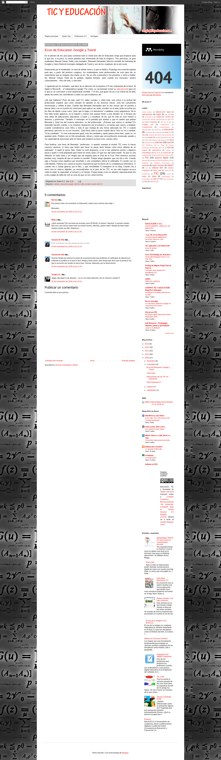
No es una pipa (151, 301)
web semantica (168, 179)
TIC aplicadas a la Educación (157, 246)
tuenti (94, 184)
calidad (158, 117)
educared (64, 184)
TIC (156, 173)
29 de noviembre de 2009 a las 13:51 (66, 212)
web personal (122, 89)
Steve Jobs (157, 170)
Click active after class (155, 427)
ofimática (154, 155)
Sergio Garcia (166, 492)
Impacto (163, 140)
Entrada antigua (128, 361)
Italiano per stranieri (153, 447)
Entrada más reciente (54, 361)
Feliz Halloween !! (154, 382)
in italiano (149, 455)
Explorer (151, 135)
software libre (157, 168)
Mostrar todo (170, 333)
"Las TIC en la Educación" (156, 235)
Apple (158, 114)
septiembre (152, 390)
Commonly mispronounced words (157, 440)
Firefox (159, 135)
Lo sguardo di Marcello (153, 449)
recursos (145, 165)
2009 (147, 358)
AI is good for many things (154, 429)
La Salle (161, 145)
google (70, 184)
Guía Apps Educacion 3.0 (162, 579)
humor (146, 140)
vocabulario (146, 179)
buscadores (149, 117)
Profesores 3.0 (80, 36)
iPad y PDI (150, 562)
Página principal (51, 36)
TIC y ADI (160, 677)
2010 (147, 354)
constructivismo (164, 127)
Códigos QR (147, 124)
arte (166, 114)
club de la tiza (166, 122)
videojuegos (166, 176)
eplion (147, 279)
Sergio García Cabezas (151, 92)
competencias (147, 127)
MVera (54, 220)
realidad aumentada (162, 163)
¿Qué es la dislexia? (152, 328)
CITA (172, 119)
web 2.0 (100, 184)
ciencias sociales (156, 119)
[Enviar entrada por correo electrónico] (79, 181)
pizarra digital (162, 157)
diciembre (151, 361)
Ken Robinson (147, 145)
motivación (167, 153)
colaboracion (164, 124)
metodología (146, 153)
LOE (162, 147)
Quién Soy (66, 36)
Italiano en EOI (151, 464)
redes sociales (85, 184)
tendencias (146, 174)
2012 (147, 347)
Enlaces (147, 719)
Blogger (125, 753)
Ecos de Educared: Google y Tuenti (70, 50)
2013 (147, 344)
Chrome (144, 119)
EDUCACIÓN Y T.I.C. (154, 224)
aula (172, 114)
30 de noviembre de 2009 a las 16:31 (66, 281)
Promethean (164, 160)
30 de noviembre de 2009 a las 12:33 (66, 266)
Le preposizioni (150, 458)
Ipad (169, 142)
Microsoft (157, 153)
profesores (154, 160)
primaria (144, 160)
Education (146, 95)
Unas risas (151, 373)
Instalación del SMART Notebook (164, 655)
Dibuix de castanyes (152, 281)
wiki (145, 181)
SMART (170, 165)
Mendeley (157, 95)
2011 (147, 351)
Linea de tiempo (151, 248)
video (154, 176)
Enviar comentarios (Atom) (67, 365)
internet (77, 184)
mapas (144, 150)
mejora (168, 150)
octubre (150, 387)
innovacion (148, 142)
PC (173, 155)
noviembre (151, 364)
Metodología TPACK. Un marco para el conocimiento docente (165, 541)
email (157, 132)
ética (144, 135)
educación (169, 129)
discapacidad (146, 129)
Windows (153, 181)
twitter (144, 176)
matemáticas (156, 150)
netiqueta (145, 155)
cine (166, 119)
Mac (169, 148)
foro (143, 137)
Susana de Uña (57, 240)
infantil (171, 140)
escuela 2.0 (166, 132)
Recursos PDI (151, 312)
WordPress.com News (154, 416)
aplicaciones (147, 114)
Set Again (94, 36)
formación (168, 135)
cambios (57, 184)
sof (147, 168)
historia (157, 137)
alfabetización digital (163, 112)
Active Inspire (147, 112)
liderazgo (155, 147)
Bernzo (54, 200)
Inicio (92, 361)
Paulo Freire (164, 155)
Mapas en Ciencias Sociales (156, 638)
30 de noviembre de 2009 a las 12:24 (66, 246)
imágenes (154, 140)
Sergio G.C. (56, 275)
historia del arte (168, 137)
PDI (147, 157)
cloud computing (151, 122)
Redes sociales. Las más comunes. (165, 599)
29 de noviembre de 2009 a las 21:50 (66, 232)
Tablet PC (167, 170)
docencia (157, 129)
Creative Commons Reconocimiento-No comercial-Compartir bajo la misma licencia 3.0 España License (167, 507)
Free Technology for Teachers (158, 255)
